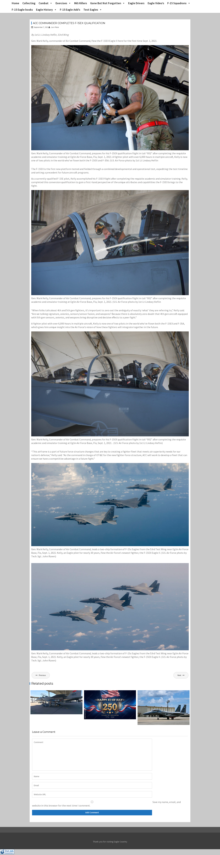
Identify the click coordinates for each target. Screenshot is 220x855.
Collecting (28, 3)
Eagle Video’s (156, 3)
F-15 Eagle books (22, 9)
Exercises (61, 3)
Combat (43, 3)
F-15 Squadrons (177, 3)
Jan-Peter (55, 27)
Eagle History (44, 9)
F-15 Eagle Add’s (70, 9)
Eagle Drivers (136, 3)
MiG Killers (80, 3)
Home (15, 3)
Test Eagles (90, 9)
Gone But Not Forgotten (105, 3)
